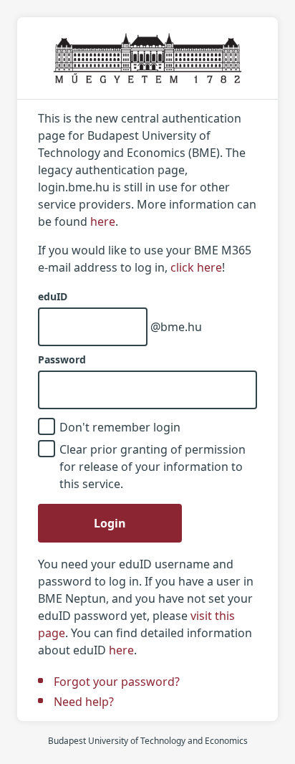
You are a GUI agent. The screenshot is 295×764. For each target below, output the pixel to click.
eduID (52, 296)
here (102, 221)
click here (196, 267)
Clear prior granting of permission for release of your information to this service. (152, 466)
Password (62, 359)
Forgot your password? (117, 681)
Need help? (84, 702)
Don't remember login (119, 427)
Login (110, 523)
